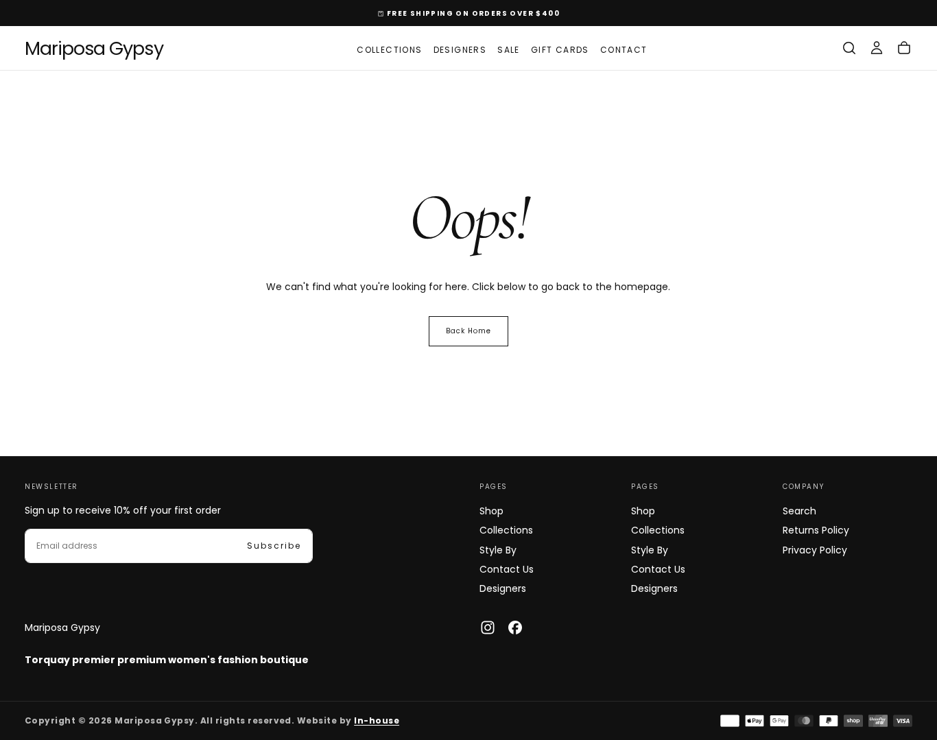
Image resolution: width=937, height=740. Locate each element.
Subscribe (274, 545)
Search (799, 511)
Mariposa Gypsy (62, 627)
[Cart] (904, 48)
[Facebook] (515, 627)
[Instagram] (487, 627)
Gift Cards (560, 50)
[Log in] (876, 48)
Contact (624, 50)
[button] (849, 48)
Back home (468, 331)
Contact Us (506, 569)
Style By (498, 550)
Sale (508, 50)
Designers (460, 50)
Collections (389, 50)
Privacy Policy (815, 550)
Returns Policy (816, 530)
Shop (491, 511)
